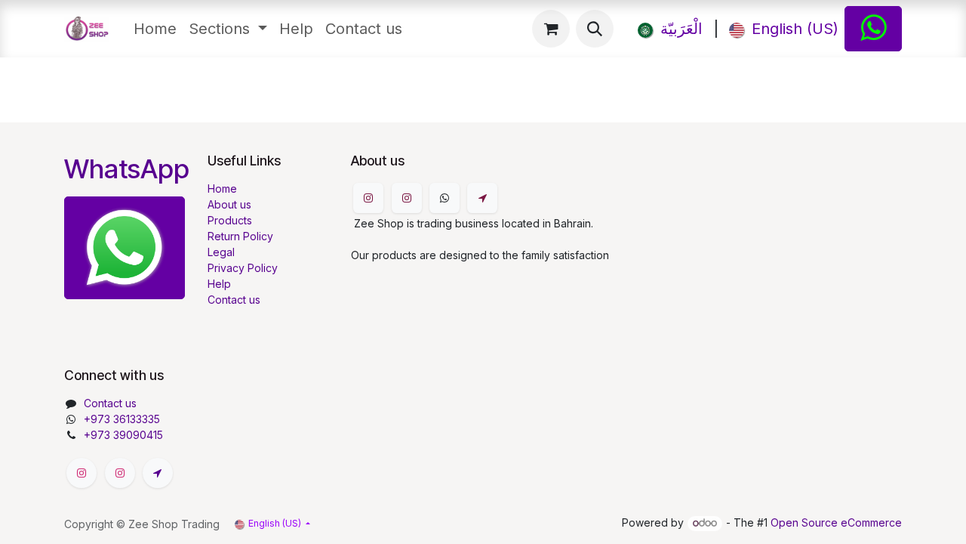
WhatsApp (126, 168)
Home (222, 188)
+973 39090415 (123, 434)
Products (230, 220)
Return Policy (240, 236)
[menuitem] (155, 28)
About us (229, 204)
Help (219, 283)
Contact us (234, 299)
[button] (595, 29)
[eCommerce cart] (551, 29)
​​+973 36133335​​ (122, 419)
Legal (221, 252)
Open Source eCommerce (836, 522)
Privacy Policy (243, 267)
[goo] (482, 198)
